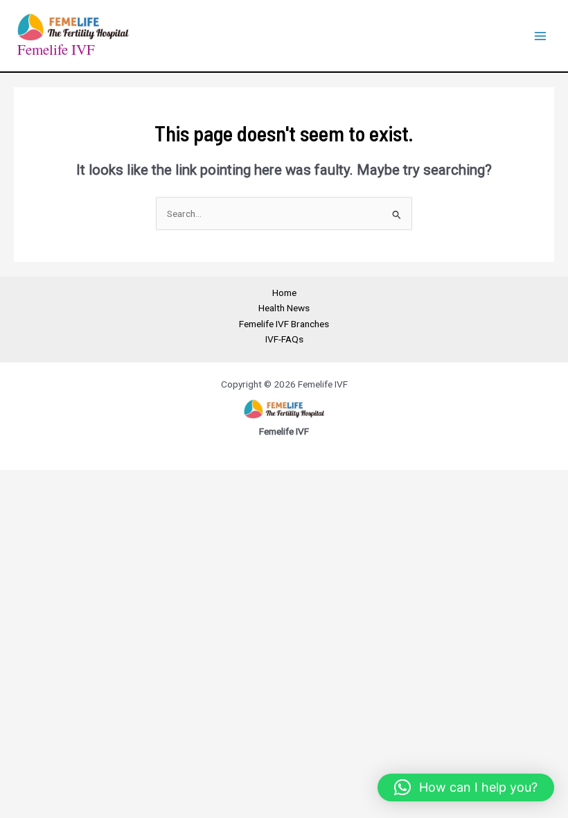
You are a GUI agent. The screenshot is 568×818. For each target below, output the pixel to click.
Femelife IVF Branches (284, 323)
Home (284, 292)
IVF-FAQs (284, 339)
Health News (284, 307)
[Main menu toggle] (540, 35)
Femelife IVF (56, 49)
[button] (466, 787)
